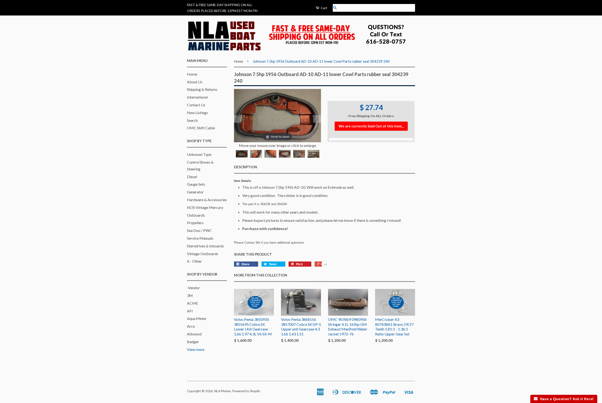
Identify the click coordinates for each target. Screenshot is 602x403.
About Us (194, 82)
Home (192, 74)
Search (192, 120)
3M (190, 295)
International (197, 97)
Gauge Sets (196, 184)
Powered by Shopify (246, 391)
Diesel (192, 176)
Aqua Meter (196, 318)
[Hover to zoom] (277, 115)
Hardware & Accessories (207, 199)
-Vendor (193, 287)
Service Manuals (200, 238)
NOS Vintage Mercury (205, 207)
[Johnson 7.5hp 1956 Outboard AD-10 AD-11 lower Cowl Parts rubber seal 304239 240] (242, 153)
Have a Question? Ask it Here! (566, 399)
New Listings (197, 112)
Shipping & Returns (202, 89)
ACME (192, 303)
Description (245, 167)
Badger (193, 341)
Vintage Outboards (202, 253)
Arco (191, 326)
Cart (323, 8)
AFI (190, 311)
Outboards (196, 215)
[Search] (335, 8)
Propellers (195, 222)
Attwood (194, 334)
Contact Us (196, 105)
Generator (195, 192)
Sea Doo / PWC (199, 230)
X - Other (194, 261)
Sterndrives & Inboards (205, 246)
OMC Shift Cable (201, 128)
